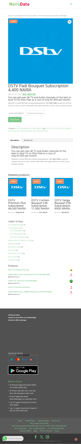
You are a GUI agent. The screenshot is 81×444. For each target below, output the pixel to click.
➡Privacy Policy (14, 315)
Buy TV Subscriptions (37, 428)
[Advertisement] (23, 336)
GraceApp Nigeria (48, 441)
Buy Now (14, 119)
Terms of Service (46, 431)
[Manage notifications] (76, 439)
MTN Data (11, 250)
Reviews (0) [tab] (28, 140)
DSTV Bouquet (66, 128)
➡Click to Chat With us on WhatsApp (22, 317)
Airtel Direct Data (14, 247)
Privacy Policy (30, 421)
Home (10, 16)
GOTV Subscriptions (16, 234)
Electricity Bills (13, 244)
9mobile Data (12, 260)
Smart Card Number (16, 113)
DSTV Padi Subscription (24, 131)
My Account (56, 421)
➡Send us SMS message (17, 320)
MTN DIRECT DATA (15, 253)
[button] (69, 22)
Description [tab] (14, 140)
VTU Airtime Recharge (15, 225)
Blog (35, 431)
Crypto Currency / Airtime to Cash (19, 240)
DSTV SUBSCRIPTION (40, 131)
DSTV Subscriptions (31, 16)
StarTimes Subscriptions (18, 237)
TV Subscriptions (18, 16)
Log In (57, 431)
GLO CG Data (12, 257)
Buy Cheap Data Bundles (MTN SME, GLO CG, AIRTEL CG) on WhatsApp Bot (39, 426)
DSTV (48, 128)
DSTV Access (55, 128)
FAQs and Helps (43, 421)
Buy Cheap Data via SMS (39, 423)
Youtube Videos (25, 431)
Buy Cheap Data (21, 428)
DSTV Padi (11, 131)
